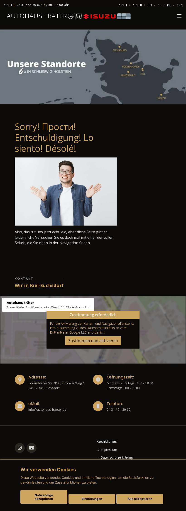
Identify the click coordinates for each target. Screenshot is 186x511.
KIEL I (122, 4)
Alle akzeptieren (139, 499)
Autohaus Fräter (37, 15)
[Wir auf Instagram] (20, 448)
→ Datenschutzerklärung (114, 457)
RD (149, 4)
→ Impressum (106, 449)
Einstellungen (92, 499)
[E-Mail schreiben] (32, 448)
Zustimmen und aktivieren (93, 340)
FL (159, 4)
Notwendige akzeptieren (44, 497)
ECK (180, 4)
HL (169, 4)
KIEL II (137, 4)
